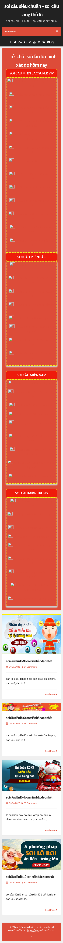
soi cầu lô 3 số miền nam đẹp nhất (34, 476)
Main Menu (10, 31)
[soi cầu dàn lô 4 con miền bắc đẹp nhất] (31, 775)
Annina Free (32, 930)
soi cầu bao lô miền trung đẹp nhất (34, 536)
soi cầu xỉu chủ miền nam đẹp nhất (34, 383)
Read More (50, 694)
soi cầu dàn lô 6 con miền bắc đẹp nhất (29, 718)
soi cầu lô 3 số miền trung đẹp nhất (34, 598)
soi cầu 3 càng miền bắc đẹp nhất (34, 318)
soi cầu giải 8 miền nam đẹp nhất (34, 405)
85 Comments (30, 803)
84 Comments (30, 666)
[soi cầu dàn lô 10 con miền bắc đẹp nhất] (31, 854)
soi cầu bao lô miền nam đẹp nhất (34, 414)
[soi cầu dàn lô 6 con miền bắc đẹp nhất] (31, 707)
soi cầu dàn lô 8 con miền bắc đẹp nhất (29, 661)
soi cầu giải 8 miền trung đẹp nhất (34, 527)
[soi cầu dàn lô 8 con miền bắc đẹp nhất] (31, 634)
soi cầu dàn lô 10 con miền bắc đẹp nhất (30, 877)
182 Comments (31, 723)
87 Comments (30, 882)
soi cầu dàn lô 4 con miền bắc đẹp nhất (29, 797)
